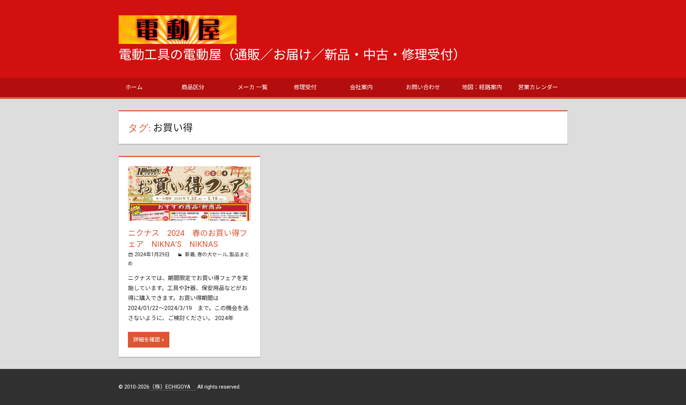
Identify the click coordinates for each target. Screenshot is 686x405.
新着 (190, 254)
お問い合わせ (423, 87)
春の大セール (212, 254)
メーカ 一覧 (253, 87)
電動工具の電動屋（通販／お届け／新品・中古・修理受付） (292, 54)
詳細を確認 (146, 339)
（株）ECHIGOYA (172, 387)
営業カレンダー (538, 87)
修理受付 (305, 87)
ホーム (134, 87)
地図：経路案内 (482, 87)
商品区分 (193, 87)
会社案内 (361, 87)
